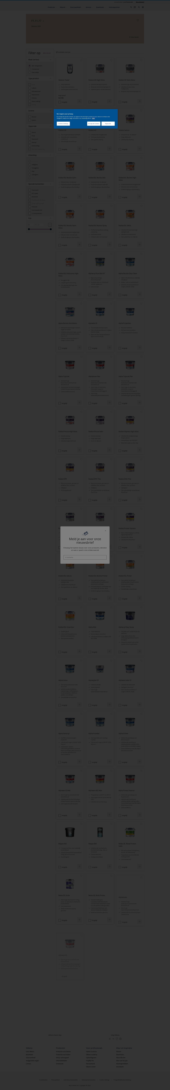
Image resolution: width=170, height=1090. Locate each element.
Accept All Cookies (93, 123)
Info (93, 118)
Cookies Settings (63, 123)
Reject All (108, 123)
